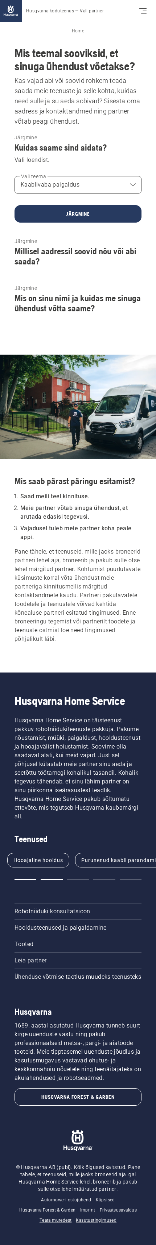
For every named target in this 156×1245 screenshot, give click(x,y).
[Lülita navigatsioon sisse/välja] (143, 11)
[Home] (11, 11)
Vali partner (92, 10)
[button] (25, 879)
